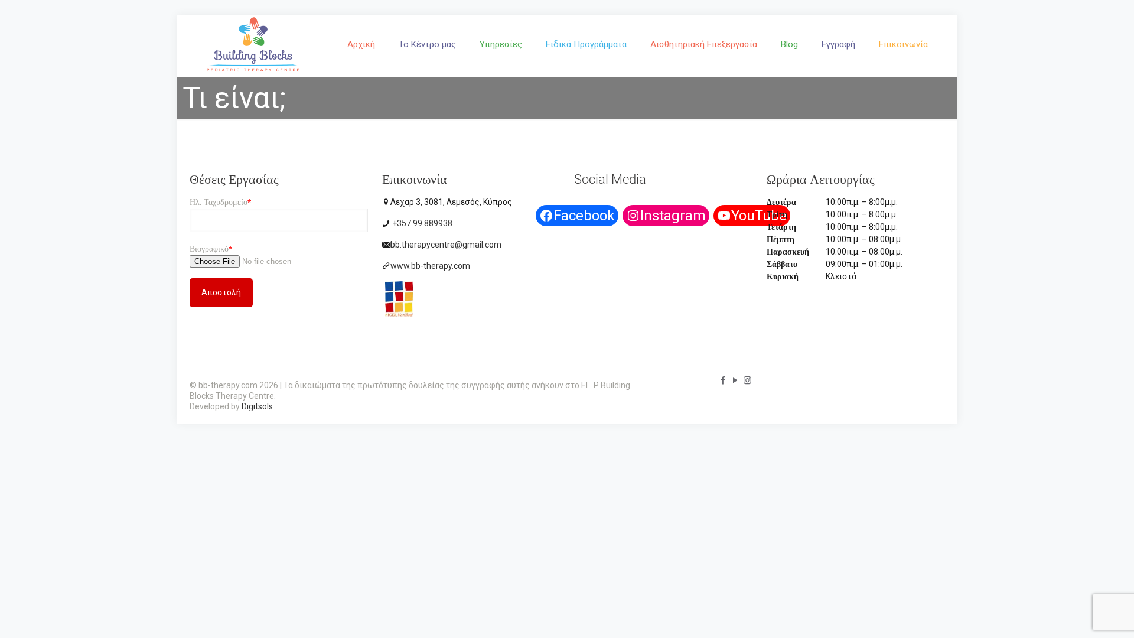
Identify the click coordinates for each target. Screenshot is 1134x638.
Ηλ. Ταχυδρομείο (220, 202)
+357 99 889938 (421, 223)
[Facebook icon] (722, 380)
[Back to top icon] (1077, 613)
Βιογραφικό (211, 248)
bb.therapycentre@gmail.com (445, 244)
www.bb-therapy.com (430, 266)
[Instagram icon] (747, 380)
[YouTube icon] (735, 380)
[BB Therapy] (253, 71)
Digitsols (257, 406)
